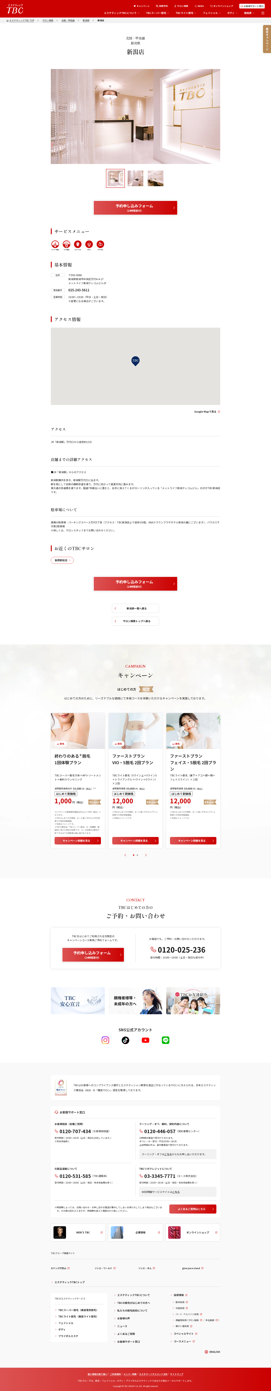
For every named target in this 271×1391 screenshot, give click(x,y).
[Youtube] (145, 1040)
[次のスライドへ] (146, 855)
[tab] (115, 178)
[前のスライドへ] (125, 855)
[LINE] (165, 1040)
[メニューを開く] (263, 13)
